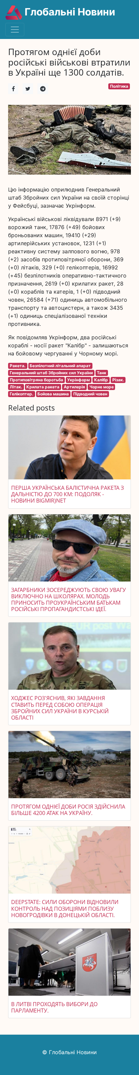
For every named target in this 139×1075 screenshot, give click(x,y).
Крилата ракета (42, 386)
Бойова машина (53, 393)
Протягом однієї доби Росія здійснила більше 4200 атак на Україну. (68, 810)
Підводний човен (90, 393)
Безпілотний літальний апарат (60, 365)
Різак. (118, 379)
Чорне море (101, 386)
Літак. (16, 386)
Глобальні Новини (68, 12)
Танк (101, 372)
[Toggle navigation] (14, 29)
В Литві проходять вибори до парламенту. (54, 1007)
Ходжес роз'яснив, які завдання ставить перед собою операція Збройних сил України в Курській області (60, 707)
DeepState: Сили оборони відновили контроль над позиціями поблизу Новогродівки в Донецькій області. (64, 908)
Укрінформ (78, 379)
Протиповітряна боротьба (36, 379)
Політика (119, 86)
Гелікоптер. (21, 393)
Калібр (101, 379)
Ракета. (18, 365)
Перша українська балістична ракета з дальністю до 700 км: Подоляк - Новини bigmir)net (67, 494)
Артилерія (74, 386)
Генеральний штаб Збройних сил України (51, 372)
